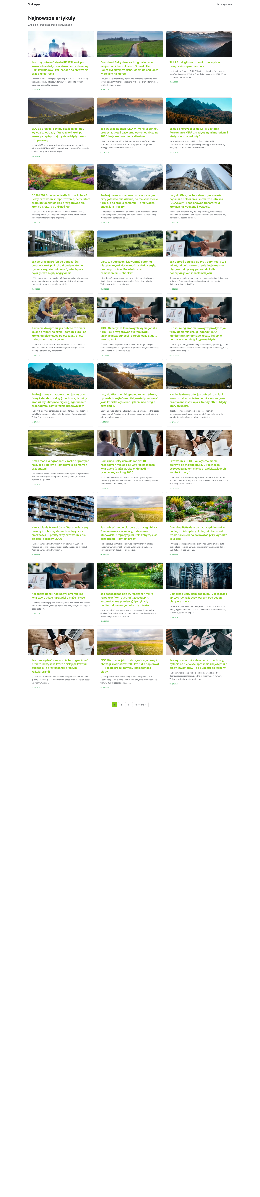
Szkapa (34, 4)
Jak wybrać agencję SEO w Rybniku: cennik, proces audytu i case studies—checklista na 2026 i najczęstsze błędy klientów (129, 132)
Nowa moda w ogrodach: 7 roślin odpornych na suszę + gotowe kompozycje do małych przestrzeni (60, 464)
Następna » (140, 704)
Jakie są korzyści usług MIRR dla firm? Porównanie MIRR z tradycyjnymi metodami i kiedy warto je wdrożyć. (199, 132)
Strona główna (224, 4)
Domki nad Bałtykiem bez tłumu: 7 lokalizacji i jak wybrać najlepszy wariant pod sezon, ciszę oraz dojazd (199, 597)
